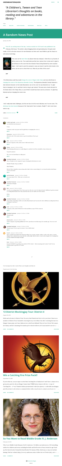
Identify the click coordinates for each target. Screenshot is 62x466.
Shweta (8, 147)
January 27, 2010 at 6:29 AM (16, 147)
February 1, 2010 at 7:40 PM (15, 242)
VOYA (39, 46)
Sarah (8, 206)
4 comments (10, 455)
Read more (56, 329)
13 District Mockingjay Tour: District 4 (23, 311)
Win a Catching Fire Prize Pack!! (20, 375)
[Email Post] (17, 112)
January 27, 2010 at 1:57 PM (19, 219)
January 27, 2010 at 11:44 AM (16, 206)
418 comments (10, 329)
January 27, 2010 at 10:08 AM (23, 181)
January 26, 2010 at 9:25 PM (18, 134)
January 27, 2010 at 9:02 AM (23, 159)
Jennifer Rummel (10, 175)
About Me (11, 25)
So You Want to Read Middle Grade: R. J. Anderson (30, 438)
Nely (8, 188)
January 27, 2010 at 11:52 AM (23, 213)
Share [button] (56, 112)
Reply (8, 131)
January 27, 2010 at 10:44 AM (23, 199)
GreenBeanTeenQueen (12, 2)
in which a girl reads (11, 122)
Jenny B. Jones (10, 219)
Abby (8, 140)
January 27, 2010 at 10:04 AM (21, 175)
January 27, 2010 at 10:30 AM (16, 188)
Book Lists (39, 25)
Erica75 (8, 233)
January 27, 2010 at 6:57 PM (16, 233)
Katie (8, 242)
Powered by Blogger (31, 461)
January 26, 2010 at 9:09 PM (22, 122)
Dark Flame (25, 58)
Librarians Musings (11, 112)
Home (4, 25)
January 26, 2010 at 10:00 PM (16, 140)
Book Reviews (31, 25)
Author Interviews (20, 25)
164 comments (10, 392)
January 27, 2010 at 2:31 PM (23, 226)
